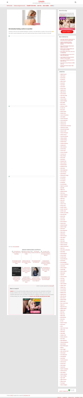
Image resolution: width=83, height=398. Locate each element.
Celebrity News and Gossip (65, 125)
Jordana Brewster (63, 225)
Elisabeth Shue (63, 161)
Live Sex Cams (63, 290)
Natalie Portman (63, 322)
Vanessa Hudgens (63, 384)
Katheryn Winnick (63, 244)
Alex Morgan (62, 77)
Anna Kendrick (63, 93)
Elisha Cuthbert (63, 162)
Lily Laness (62, 281)
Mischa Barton (63, 317)
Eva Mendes (62, 182)
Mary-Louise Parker (64, 303)
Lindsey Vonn (63, 287)
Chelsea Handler (63, 138)
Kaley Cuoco (62, 232)
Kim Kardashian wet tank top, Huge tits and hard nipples (16, 262)
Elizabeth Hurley (63, 166)
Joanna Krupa (63, 223)
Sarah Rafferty (63, 356)
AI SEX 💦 (52, 5)
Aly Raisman (62, 79)
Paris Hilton (62, 338)
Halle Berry (62, 193)
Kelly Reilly (62, 251)
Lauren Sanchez (63, 276)
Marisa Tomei (62, 301)
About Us (59, 397)
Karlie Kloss (62, 234)
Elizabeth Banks (63, 164)
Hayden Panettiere (64, 194)
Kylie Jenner (62, 273)
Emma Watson (63, 173)
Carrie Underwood (63, 120)
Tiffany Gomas (63, 381)
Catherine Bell (63, 122)
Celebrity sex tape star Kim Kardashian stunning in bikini (26, 262)
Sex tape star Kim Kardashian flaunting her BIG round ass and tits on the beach (45, 262)
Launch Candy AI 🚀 (67, 31)
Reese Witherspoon (64, 345)
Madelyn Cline (63, 292)
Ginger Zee (62, 189)
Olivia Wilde (62, 333)
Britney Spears (63, 111)
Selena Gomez (63, 361)
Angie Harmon (63, 91)
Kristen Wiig (62, 269)
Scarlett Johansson (64, 360)
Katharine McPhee (63, 242)
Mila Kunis (62, 312)
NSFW (61, 326)
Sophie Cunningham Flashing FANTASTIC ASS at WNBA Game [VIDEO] (66, 43)
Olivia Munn (62, 331)
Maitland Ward (63, 294)
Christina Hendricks (64, 143)
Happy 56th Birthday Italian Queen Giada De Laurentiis (67, 46)
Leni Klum (62, 278)
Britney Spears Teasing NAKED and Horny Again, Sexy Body (67, 49)
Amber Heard (63, 81)
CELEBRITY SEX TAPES (31, 5)
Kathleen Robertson (64, 246)
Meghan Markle (63, 308)
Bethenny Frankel (63, 106)
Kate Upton (62, 241)
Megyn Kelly (62, 310)
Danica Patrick (63, 155)
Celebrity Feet (63, 123)
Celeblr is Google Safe (63, 391)
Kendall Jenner (63, 257)
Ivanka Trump (63, 203)
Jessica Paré (62, 219)
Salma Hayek (62, 352)
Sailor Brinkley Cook (64, 351)
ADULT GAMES (46, 5)
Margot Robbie (63, 299)
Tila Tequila (62, 383)
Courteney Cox (63, 154)
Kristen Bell (62, 265)
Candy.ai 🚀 (51, 285)
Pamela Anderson (63, 336)
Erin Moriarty (62, 178)
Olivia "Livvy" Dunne (64, 328)
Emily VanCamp (63, 171)
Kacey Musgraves (63, 230)
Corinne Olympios (63, 152)
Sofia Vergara (63, 365)
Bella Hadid (62, 102)
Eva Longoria (62, 180)
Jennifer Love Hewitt (64, 212)
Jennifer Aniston (63, 207)
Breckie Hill (62, 107)
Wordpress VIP (27, 395)
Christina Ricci (63, 145)
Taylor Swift (62, 377)
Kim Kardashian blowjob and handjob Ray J (36, 261)
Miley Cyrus (62, 313)
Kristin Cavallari (63, 271)
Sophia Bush (62, 367)
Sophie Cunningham (64, 368)
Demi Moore (62, 159)
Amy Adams (62, 84)
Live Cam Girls (63, 289)
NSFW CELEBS (9, 5)
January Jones (63, 205)
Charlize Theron (63, 134)
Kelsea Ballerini (63, 253)
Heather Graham (63, 196)
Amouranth (62, 83)
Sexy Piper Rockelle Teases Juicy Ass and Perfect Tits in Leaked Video (67, 40)
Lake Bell (62, 274)
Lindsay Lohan (63, 285)
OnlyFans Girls (63, 335)
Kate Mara (62, 239)
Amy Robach (62, 86)
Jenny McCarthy (63, 214)
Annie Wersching (63, 95)
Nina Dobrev (62, 324)
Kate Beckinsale (63, 235)
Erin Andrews (63, 177)
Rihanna (61, 347)
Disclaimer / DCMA (78, 397)
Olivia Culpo (62, 329)
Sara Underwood (63, 354)
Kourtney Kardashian (64, 264)
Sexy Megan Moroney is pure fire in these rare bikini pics (67, 55)
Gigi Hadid (62, 187)
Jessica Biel (62, 218)
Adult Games (62, 76)
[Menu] (7, 2)
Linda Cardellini (63, 283)
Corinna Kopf (62, 150)
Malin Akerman (63, 296)
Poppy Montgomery (64, 342)
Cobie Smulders (63, 147)
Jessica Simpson (63, 221)
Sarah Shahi (62, 358)
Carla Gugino (62, 116)
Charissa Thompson (64, 132)
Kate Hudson (62, 237)
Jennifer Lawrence (63, 209)
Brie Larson (62, 109)
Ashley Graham (63, 99)
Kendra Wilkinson (63, 258)
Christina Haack (63, 141)
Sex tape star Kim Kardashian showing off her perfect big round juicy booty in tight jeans (36, 279)
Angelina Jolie (63, 90)
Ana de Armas (63, 88)
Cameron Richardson (64, 115)
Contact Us (65, 397)
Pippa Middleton (63, 340)
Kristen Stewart (63, 267)
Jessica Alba (62, 216)
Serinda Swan (63, 363)
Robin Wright (62, 349)
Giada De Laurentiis (64, 186)
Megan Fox (62, 305)
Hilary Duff (62, 200)
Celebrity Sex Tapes (64, 127)
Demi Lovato (62, 157)
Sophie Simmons (63, 370)
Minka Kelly (62, 315)
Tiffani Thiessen (63, 379)
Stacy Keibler (63, 372)
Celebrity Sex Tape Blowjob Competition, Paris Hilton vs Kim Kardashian (16, 279)
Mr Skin (61, 320)
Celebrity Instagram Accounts (19, 5)
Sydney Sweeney (63, 374)
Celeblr (41, 1)
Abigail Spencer (63, 74)
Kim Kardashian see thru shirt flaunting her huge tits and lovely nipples (45, 278)
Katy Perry (62, 248)
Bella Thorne (62, 104)
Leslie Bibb (62, 280)
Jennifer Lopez (63, 210)
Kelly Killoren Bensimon (65, 249)
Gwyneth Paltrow (63, 191)
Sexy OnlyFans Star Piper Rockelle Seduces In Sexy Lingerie (67, 58)
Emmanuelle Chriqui (64, 175)
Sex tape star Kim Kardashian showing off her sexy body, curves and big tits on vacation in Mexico (26, 280)
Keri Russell (62, 260)
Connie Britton (63, 148)
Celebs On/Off (63, 131)
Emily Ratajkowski (63, 170)
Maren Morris (63, 297)
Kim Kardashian (16, 246)
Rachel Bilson (63, 344)
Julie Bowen (62, 228)
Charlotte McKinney (64, 136)
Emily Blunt (62, 168)
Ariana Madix (62, 97)
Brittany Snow (63, 113)
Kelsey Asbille (63, 255)
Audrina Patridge (63, 100)
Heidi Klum (62, 198)
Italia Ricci (62, 202)
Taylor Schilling (63, 376)
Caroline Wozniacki (64, 118)
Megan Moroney (63, 306)
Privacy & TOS (71, 397)
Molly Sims (62, 319)
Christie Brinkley (63, 139)
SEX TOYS (39, 5)
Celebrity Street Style (64, 129)
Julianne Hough (63, 226)
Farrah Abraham (63, 184)
